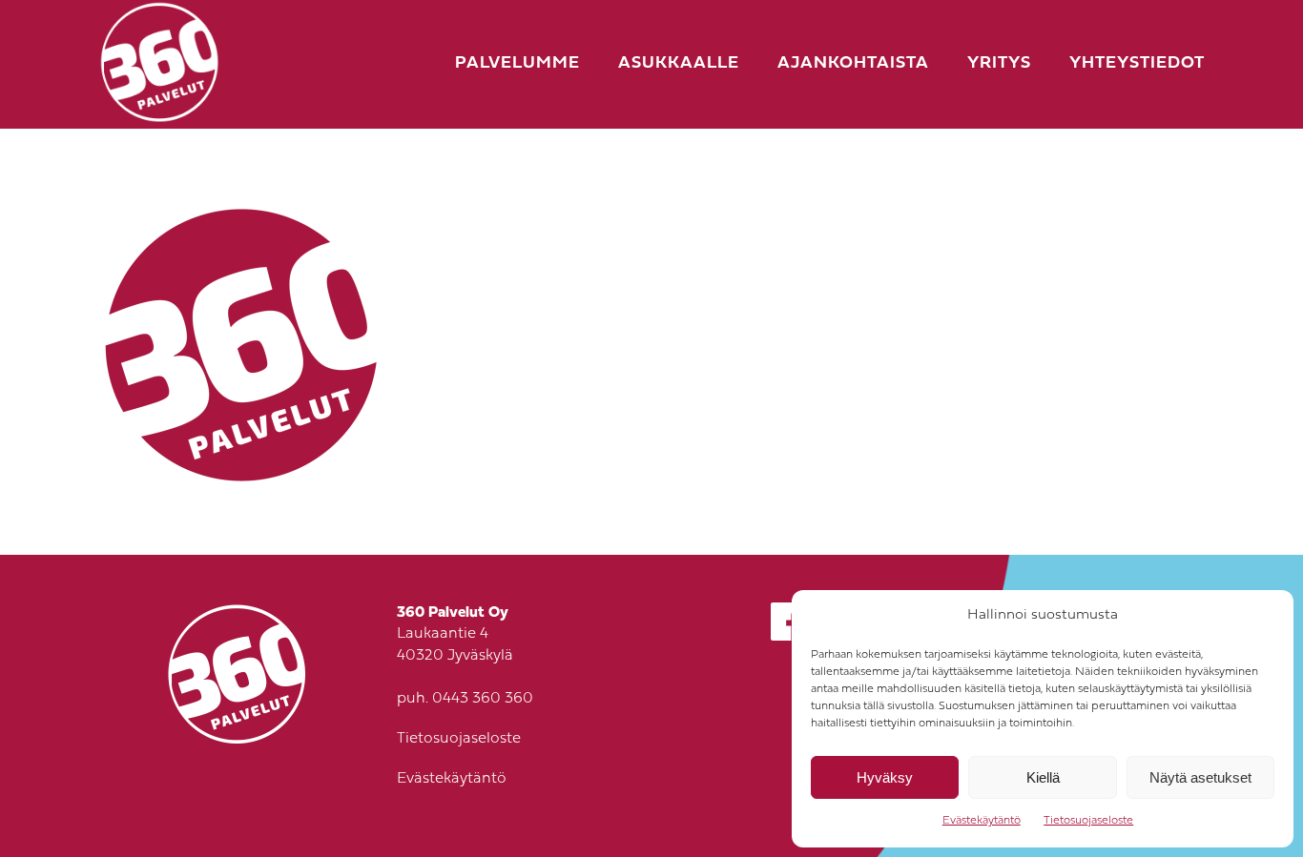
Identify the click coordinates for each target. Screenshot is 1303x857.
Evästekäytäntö (981, 820)
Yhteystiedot (1137, 63)
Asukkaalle (678, 63)
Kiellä (1043, 777)
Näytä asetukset (1200, 777)
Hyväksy (885, 777)
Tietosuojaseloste (1088, 820)
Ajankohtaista (853, 63)
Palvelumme (517, 63)
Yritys (999, 63)
